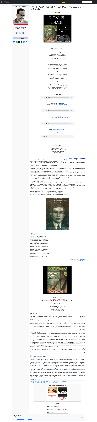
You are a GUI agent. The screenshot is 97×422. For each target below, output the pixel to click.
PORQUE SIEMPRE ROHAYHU (59, 129)
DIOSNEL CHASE (59, 148)
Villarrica (16, 27)
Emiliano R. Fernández (58, 156)
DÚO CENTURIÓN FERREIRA (57, 130)
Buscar (95, 2)
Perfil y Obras (20, 38)
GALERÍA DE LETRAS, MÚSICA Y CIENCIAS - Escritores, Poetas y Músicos (44, 382)
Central (20, 32)
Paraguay (23, 27)
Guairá (20, 27)
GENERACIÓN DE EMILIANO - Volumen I (59, 104)
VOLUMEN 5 (57, 132)
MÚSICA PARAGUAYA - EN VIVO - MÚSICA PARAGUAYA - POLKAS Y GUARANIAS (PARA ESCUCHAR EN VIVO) (50, 381)
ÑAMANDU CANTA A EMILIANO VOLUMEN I (59, 117)
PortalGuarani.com (20, 419)
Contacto (30, 419)
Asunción (16, 32)
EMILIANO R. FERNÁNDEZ (58, 48)
